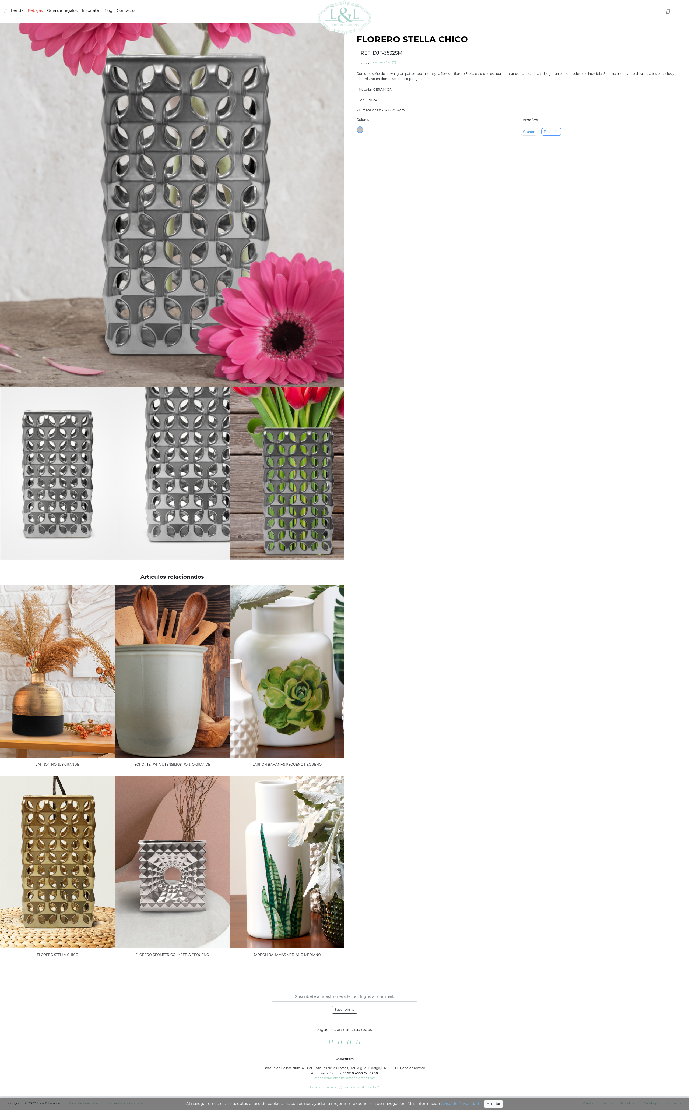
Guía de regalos (62, 10)
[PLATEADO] (360, 129)
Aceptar (493, 1104)
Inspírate (90, 10)
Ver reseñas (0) (384, 62)
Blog (108, 10)
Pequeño (551, 132)
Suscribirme (345, 1010)
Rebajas (35, 10)
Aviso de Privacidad (460, 1103)
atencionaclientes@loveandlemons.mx (344, 1078)
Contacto (126, 10)
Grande (529, 132)
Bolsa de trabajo (323, 1087)
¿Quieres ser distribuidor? (358, 1087)
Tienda (16, 10)
